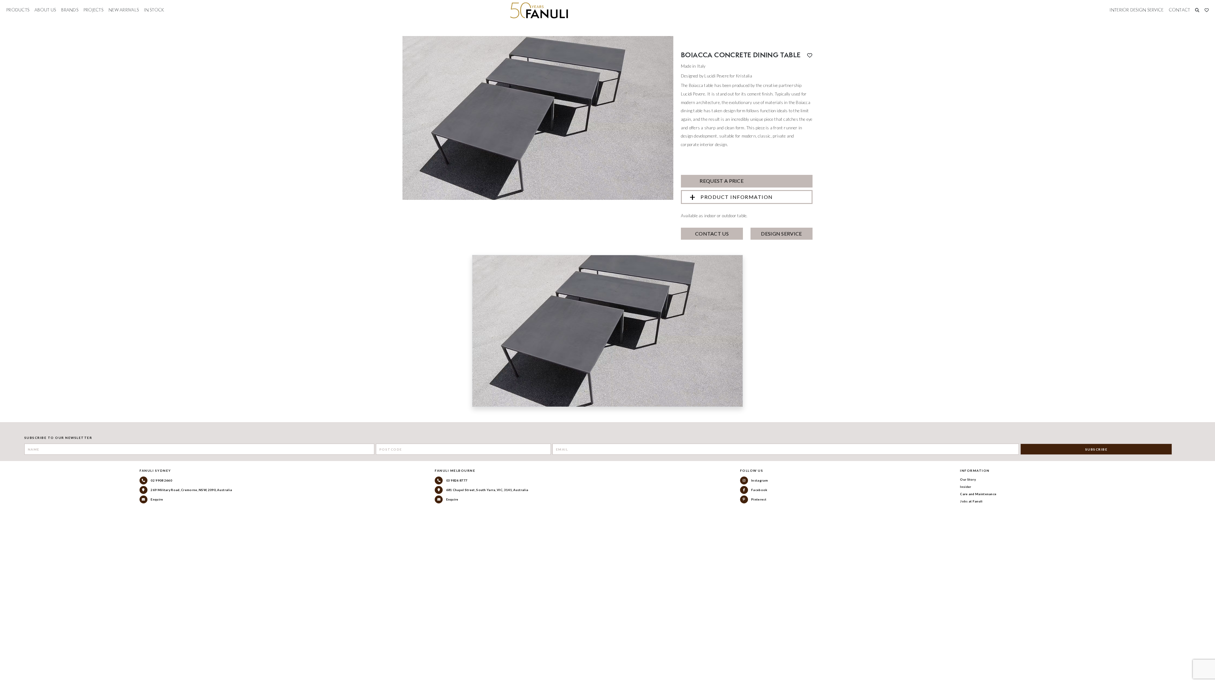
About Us (45, 10)
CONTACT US (712, 234)
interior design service (1136, 10)
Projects (93, 10)
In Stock (154, 10)
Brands (69, 10)
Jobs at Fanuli (971, 501)
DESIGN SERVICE (781, 234)
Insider (965, 487)
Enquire (156, 499)
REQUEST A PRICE (721, 181)
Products (17, 10)
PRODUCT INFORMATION (737, 197)
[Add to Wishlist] (810, 55)
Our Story (968, 479)
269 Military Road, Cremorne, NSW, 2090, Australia (191, 490)
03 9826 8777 (456, 480)
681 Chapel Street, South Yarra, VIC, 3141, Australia (486, 490)
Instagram (759, 480)
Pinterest (758, 499)
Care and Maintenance (978, 494)
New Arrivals (124, 10)
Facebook (759, 490)
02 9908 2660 (161, 480)
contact (1179, 10)
